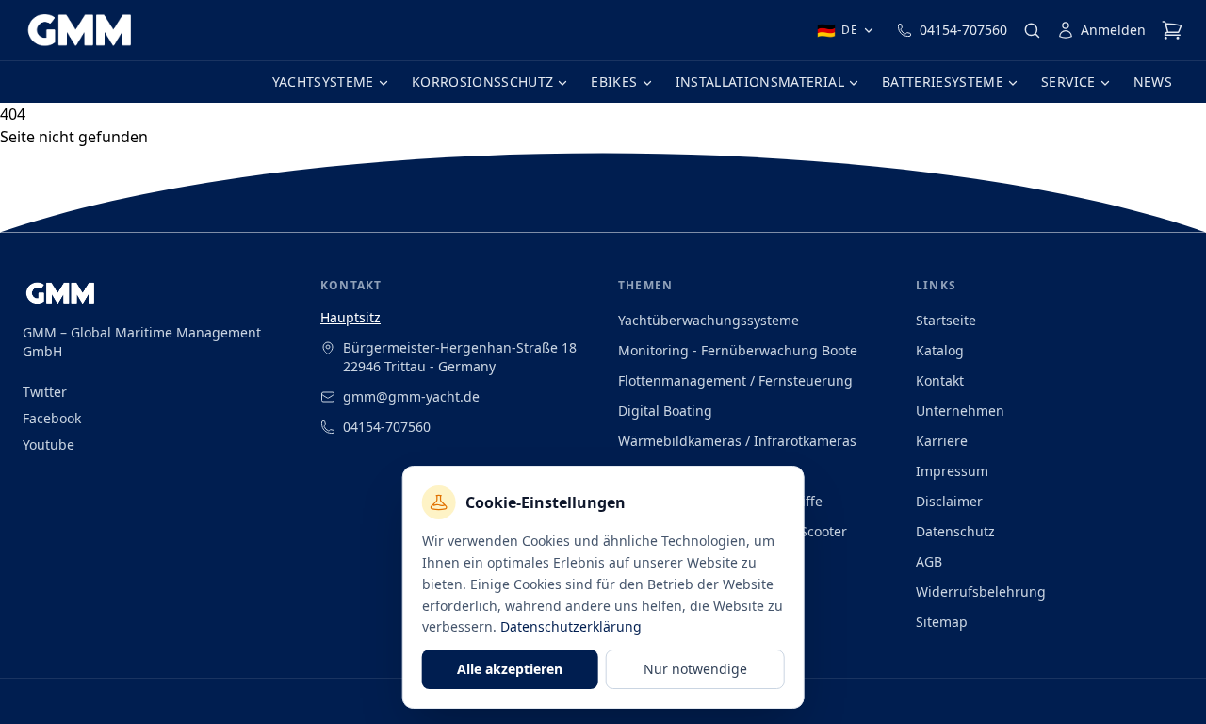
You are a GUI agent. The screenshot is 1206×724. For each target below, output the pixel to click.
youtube (48, 444)
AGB (929, 561)
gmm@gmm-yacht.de (411, 396)
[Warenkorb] (1172, 30)
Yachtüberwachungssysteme (708, 320)
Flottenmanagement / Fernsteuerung (735, 380)
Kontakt (940, 380)
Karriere (942, 441)
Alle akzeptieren (509, 669)
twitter (45, 392)
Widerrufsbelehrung (981, 592)
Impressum (952, 471)
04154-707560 (963, 30)
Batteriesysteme (942, 81)
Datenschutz (955, 531)
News (1152, 81)
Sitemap (942, 622)
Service (1068, 81)
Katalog (940, 350)
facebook (52, 418)
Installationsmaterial (760, 81)
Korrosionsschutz (483, 81)
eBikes (614, 81)
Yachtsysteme (323, 81)
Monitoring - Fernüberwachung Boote (737, 350)
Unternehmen (960, 411)
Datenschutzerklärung (571, 626)
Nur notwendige (695, 669)
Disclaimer (949, 501)
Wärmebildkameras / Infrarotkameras (737, 441)
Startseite (946, 320)
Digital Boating (665, 411)
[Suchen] (1031, 30)
